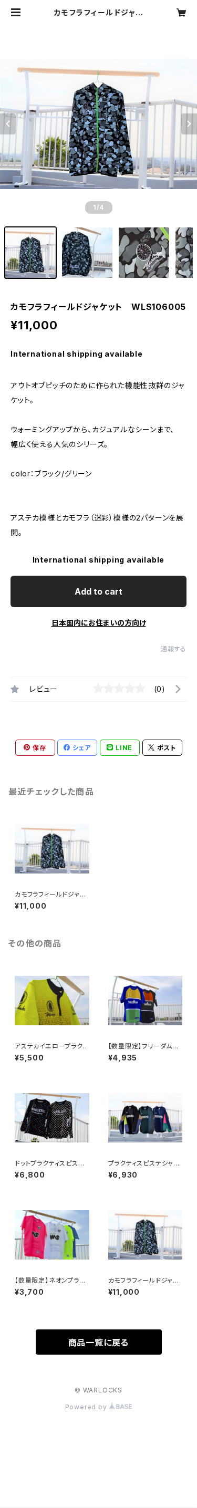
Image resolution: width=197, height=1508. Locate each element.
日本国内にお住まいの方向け (98, 622)
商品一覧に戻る (98, 1342)
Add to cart (98, 591)
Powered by (87, 1407)
